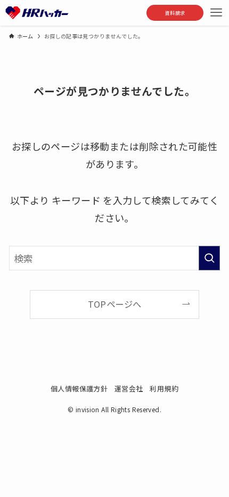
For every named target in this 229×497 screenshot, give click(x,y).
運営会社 (128, 388)
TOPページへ (115, 304)
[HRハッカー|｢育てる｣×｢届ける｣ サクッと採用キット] (37, 13)
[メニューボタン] (216, 13)
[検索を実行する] (209, 258)
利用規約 (164, 388)
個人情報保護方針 (79, 388)
